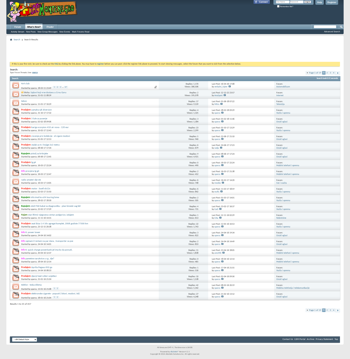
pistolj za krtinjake (39, 153)
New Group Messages (48, 32)
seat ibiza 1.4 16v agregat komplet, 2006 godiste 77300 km (59, 223)
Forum (17, 27)
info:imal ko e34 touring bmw (45, 197)
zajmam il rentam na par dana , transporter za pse (49, 241)
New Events (64, 32)
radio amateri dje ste (31, 180)
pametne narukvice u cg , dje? (40, 258)
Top (336, 339)
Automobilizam (283, 87)
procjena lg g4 (32, 171)
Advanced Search (332, 31)
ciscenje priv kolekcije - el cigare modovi (50, 136)
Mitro (216, 104)
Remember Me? (286, 6)
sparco (34, 88)
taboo (24, 101)
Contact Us (288, 339)
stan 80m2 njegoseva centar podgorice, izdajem (51, 215)
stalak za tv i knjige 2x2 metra (45, 145)
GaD (216, 209)
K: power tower (33, 232)
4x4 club (25, 83)
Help (319, 2)
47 (66, 87)
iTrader (50, 27)
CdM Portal (299, 339)
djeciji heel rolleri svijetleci (44, 276)
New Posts (31, 32)
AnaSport (218, 95)
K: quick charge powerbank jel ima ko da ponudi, (49, 250)
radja (216, 148)
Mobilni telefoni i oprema (287, 165)
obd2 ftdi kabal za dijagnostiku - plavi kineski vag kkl (56, 206)
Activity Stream (17, 32)
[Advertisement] (175, 50)
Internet (279, 95)
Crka (216, 218)
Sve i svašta (281, 183)
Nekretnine (281, 218)
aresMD (217, 253)
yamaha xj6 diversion (41, 110)
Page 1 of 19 (315, 73)
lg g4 (33, 162)
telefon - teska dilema (31, 285)
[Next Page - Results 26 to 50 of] (337, 73)
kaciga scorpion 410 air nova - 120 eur (50, 127)
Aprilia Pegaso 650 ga (41, 267)
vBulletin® (174, 352)
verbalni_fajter (221, 87)
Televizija (280, 104)
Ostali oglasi (281, 122)
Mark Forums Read (80, 32)
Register (331, 2)
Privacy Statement (324, 339)
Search (17, 39)
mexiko (217, 183)
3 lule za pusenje (39, 118)
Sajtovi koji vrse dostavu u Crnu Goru (48, 92)
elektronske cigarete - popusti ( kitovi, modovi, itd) (55, 293)
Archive (310, 339)
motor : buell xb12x (40, 188)
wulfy (216, 192)
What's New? (34, 27)
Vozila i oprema (283, 113)
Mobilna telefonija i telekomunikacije (293, 288)
